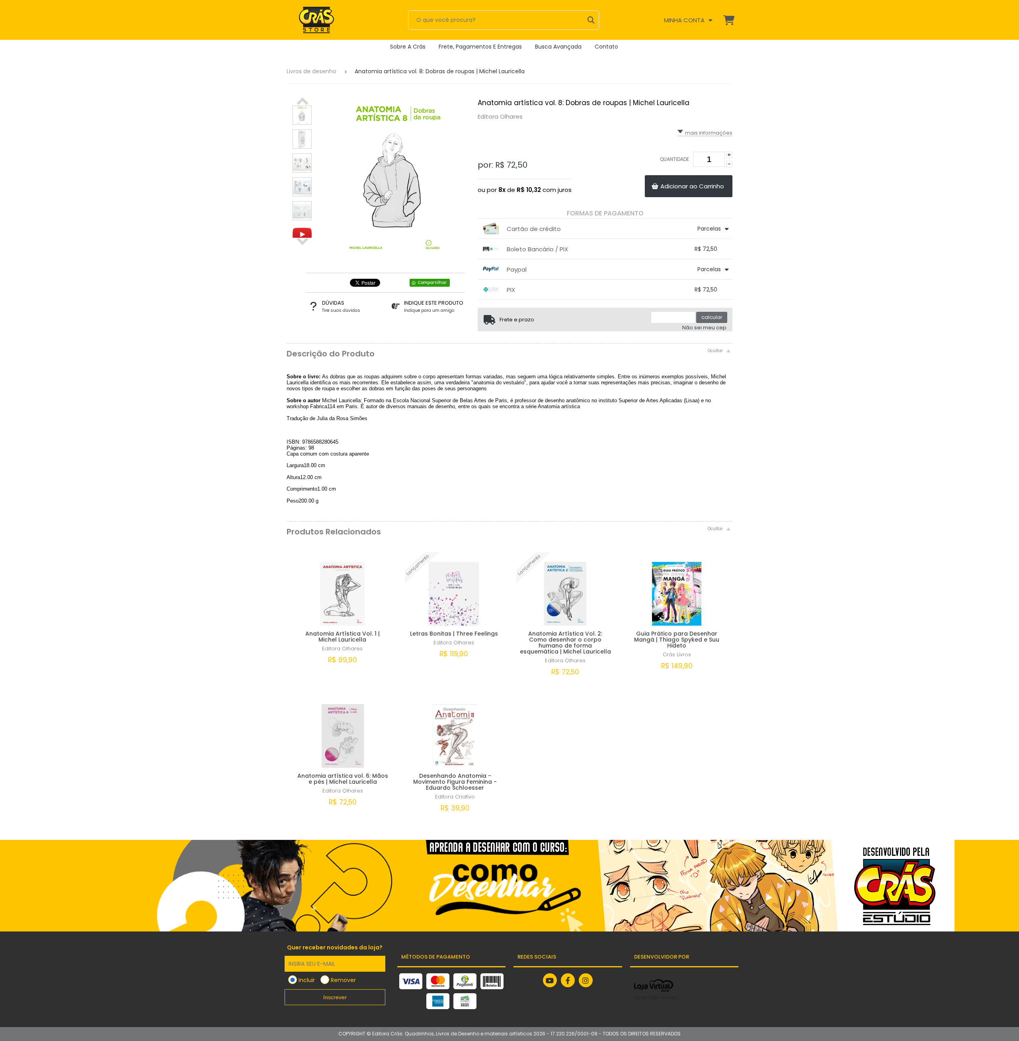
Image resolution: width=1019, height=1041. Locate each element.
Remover (343, 980)
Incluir (307, 980)
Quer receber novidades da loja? (335, 947)
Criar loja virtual (655, 997)
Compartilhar (432, 283)
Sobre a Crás (408, 47)
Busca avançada (558, 47)
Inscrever (335, 997)
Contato (606, 47)
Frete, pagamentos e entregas (480, 47)
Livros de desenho (311, 71)
